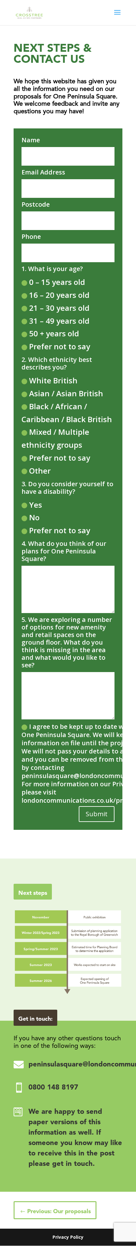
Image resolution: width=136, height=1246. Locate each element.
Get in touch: (35, 1019)
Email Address (43, 172)
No (34, 517)
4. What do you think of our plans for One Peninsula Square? (64, 551)
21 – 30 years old (59, 308)
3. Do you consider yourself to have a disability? (67, 487)
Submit (97, 814)
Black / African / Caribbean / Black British (67, 412)
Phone (31, 236)
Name (31, 140)
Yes (35, 504)
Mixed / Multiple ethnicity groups (55, 438)
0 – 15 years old (57, 282)
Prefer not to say (59, 346)
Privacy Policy (68, 1237)
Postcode (36, 204)
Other (40, 470)
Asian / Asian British (66, 393)
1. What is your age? (52, 269)
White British (53, 380)
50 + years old (54, 333)
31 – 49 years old (59, 321)
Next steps (32, 893)
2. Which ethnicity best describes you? (57, 363)
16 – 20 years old (59, 295)
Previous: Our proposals (59, 1211)
